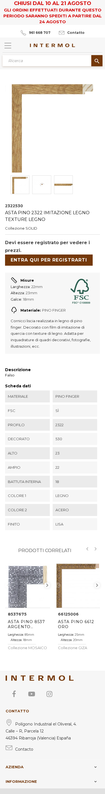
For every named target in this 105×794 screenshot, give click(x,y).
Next (47, 585)
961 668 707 (39, 32)
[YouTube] (31, 694)
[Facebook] (14, 694)
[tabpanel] (27, 585)
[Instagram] (49, 694)
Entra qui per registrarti (49, 260)
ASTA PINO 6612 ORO (76, 624)
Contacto (24, 749)
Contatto (76, 32)
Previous (8, 585)
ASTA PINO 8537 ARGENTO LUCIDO (26, 624)
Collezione (15, 228)
